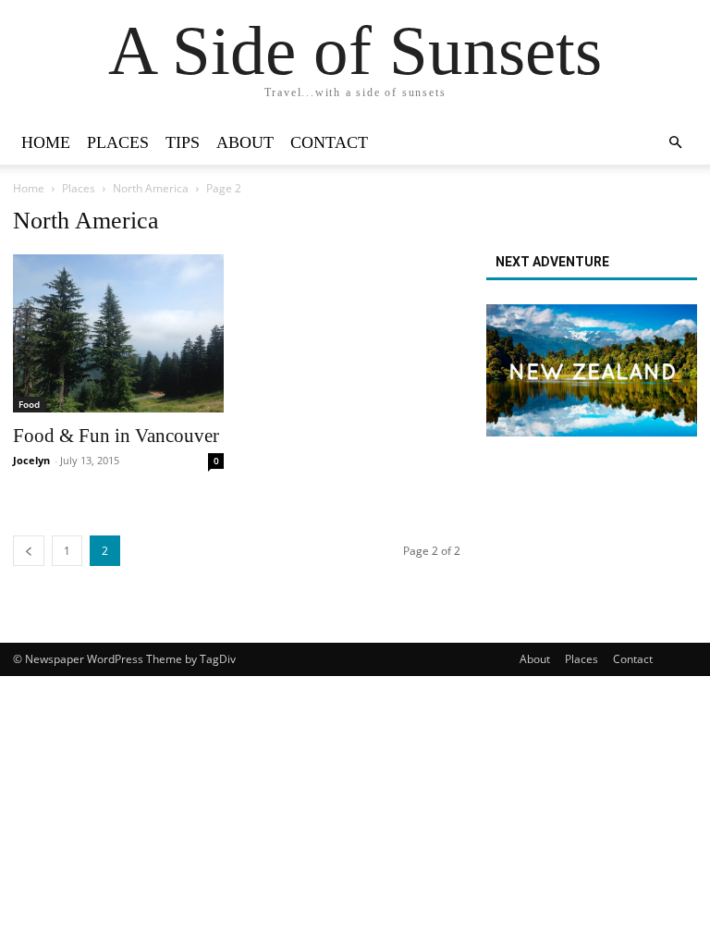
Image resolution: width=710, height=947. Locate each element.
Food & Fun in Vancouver (116, 435)
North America (151, 188)
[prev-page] (28, 550)
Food (29, 404)
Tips (182, 142)
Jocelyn (31, 460)
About (245, 142)
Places (118, 142)
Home (45, 142)
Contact (329, 142)
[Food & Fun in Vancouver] (118, 333)
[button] (675, 143)
